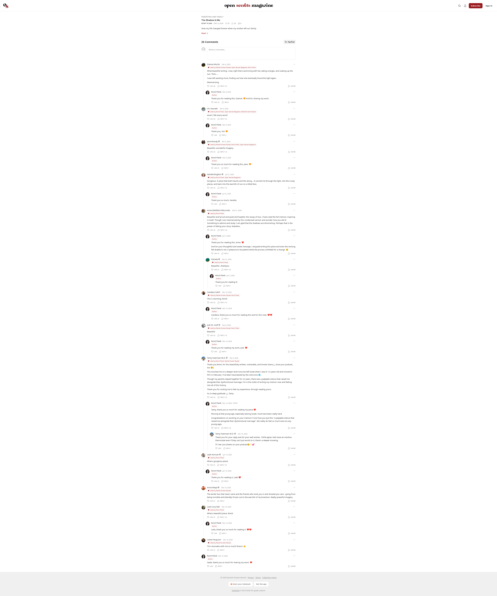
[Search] (459, 5)
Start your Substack (242, 584)
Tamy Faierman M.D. (216, 358)
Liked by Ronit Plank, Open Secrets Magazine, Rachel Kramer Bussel (233, 112)
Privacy (251, 577)
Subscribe (475, 5)
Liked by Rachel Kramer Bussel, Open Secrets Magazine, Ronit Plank (233, 67)
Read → (204, 33)
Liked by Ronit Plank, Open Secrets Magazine (225, 177)
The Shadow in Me (210, 20)
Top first (291, 42)
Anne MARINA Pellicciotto (218, 210)
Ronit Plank (206, 23)
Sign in (489, 5)
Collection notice (269, 577)
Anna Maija (212, 487)
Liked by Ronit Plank (217, 213)
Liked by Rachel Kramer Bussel (220, 491)
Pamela (214, 259)
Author (214, 95)
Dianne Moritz (213, 64)
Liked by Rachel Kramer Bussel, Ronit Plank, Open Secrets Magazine (233, 145)
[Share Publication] (465, 5)
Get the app (261, 584)
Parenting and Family (212, 17)
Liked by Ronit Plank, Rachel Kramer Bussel (224, 361)
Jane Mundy (212, 141)
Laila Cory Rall (213, 506)
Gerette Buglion (214, 174)
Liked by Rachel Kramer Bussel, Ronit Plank (224, 295)
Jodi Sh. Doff (212, 325)
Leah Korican (213, 454)
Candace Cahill (213, 292)
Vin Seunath (212, 108)
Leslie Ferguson (214, 539)
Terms (258, 577)
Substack (236, 590)
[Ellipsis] (294, 64)
